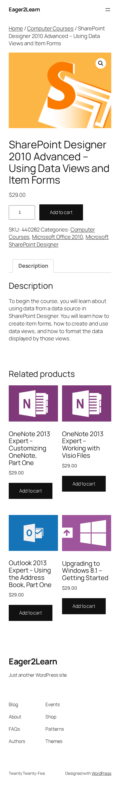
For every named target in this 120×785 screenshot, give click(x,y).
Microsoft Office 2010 (57, 237)
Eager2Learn (24, 9)
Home (16, 28)
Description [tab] (33, 265)
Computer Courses (50, 28)
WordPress (101, 773)
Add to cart (61, 212)
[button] (101, 63)
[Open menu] (107, 9)
